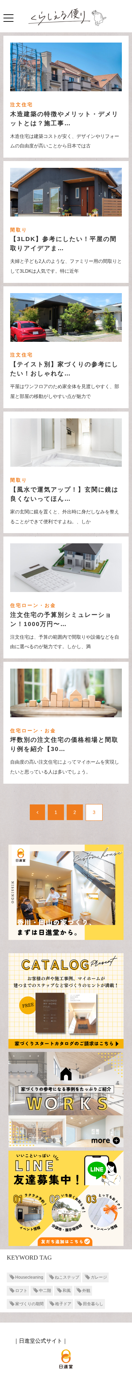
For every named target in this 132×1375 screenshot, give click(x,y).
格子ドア (63, 1303)
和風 (67, 1290)
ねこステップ (67, 1277)
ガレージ (99, 1277)
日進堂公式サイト (40, 1341)
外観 (86, 1290)
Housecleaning (29, 1277)
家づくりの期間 (29, 1303)
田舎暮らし (93, 1303)
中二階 (45, 1290)
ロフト (21, 1290)
